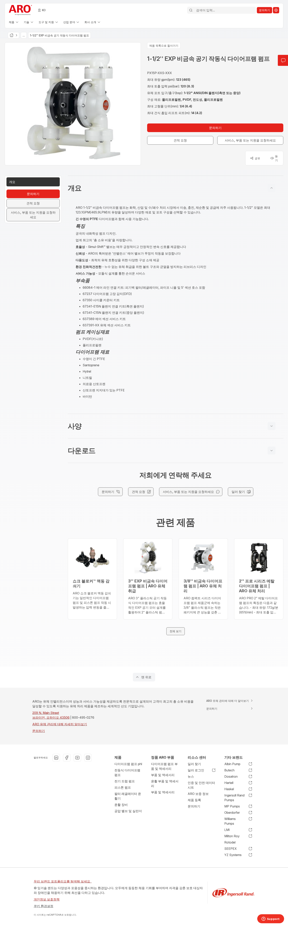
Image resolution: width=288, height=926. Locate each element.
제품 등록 (194, 800)
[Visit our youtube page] (77, 757)
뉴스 (191, 776)
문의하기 (38, 731)
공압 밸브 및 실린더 (128, 811)
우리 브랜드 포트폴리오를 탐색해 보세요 (63, 881)
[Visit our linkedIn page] (56, 757)
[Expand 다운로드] (271, 450)
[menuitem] (14, 22)
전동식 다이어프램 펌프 (127, 772)
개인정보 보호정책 (47, 899)
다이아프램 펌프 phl (128, 764)
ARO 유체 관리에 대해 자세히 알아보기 (59, 724)
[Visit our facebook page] (67, 757)
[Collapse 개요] (271, 188)
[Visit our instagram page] (88, 757)
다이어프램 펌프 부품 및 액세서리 (164, 766)
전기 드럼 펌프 (124, 781)
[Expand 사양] (271, 426)
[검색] (190, 10)
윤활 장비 (121, 805)
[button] (175, 188)
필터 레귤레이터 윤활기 (127, 796)
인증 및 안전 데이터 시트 (201, 785)
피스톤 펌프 (122, 787)
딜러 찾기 (194, 764)
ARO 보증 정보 (198, 794)
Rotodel (229, 842)
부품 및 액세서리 (163, 775)
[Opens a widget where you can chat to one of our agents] (270, 919)
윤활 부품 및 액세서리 (164, 783)
